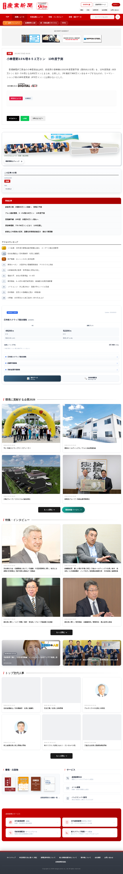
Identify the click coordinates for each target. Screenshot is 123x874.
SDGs (64, 23)
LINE (25, 118)
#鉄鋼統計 (8, 189)
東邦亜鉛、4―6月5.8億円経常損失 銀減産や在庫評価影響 (30, 281)
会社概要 (98, 857)
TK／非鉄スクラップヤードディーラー (17, 448)
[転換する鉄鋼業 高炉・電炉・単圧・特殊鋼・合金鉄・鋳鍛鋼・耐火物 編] (36, 784)
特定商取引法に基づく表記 (28, 857)
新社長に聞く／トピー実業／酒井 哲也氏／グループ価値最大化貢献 (28, 622)
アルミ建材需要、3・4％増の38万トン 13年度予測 (25, 213)
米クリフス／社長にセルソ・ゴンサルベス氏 (60, 745)
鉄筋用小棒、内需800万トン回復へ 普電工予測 (23, 207)
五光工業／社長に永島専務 (53, 708)
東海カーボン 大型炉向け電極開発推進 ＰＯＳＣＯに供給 (30, 265)
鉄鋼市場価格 (12, 363)
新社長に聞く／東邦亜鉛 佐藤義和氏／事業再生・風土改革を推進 (88, 622)
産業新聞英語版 (60, 862)
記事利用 (95, 10)
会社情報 (104, 10)
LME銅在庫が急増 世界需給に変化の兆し (24, 270)
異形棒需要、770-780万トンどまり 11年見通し (23, 225)
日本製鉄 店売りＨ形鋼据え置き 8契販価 (24, 292)
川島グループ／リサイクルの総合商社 (17, 499)
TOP (7, 17)
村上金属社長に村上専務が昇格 (15, 745)
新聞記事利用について (48, 857)
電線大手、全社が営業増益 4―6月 (21, 276)
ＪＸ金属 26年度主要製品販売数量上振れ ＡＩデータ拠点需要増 (33, 248)
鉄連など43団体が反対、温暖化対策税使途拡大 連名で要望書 (29, 232)
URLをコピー (38, 118)
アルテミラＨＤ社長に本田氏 (94, 708)
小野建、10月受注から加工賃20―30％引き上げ (26, 298)
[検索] (117, 17)
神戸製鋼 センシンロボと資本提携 (21, 259)
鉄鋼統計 (28, 98)
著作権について (86, 857)
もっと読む (48, 510)
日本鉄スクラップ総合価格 (17, 357)
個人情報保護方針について (68, 857)
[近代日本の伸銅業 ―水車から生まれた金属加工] (10, 784)
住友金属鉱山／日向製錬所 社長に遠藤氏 (24, 253)
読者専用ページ (100, 4)
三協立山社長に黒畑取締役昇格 (95, 745)
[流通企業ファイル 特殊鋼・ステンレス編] (23, 784)
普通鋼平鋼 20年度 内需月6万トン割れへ (21, 219)
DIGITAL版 (86, 4)
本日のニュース (16, 98)
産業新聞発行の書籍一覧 (49, 797)
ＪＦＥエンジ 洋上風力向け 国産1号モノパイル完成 (28, 287)
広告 (88, 10)
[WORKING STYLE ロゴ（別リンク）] (50, 645)
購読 (81, 10)
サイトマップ (11, 857)
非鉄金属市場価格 (14, 369)
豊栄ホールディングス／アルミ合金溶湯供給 (80, 448)
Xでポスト (13, 118)
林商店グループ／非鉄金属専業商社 (77, 499)
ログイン (116, 4)
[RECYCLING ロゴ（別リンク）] (111, 645)
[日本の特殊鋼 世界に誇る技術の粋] (49, 784)
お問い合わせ (115, 10)
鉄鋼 (7, 181)
